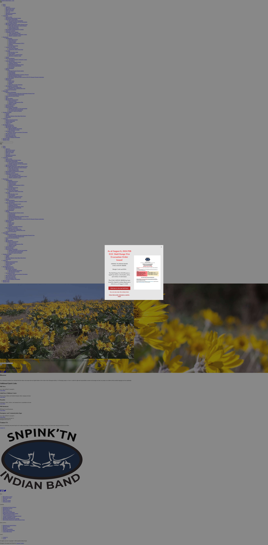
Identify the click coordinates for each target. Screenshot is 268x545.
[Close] (161, 247)
